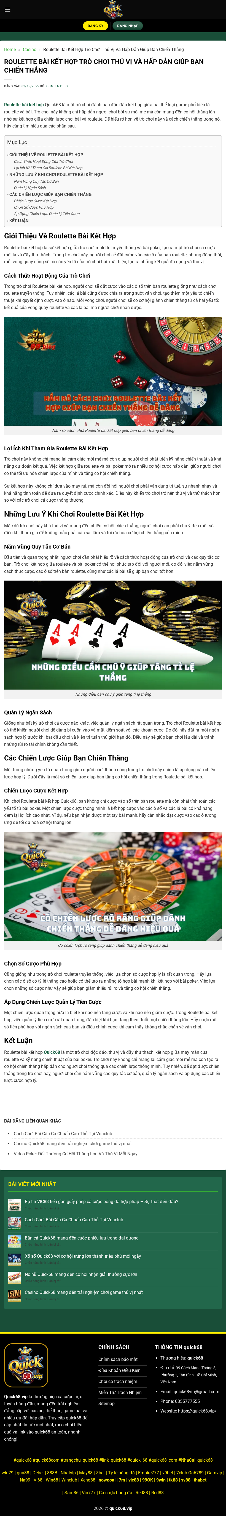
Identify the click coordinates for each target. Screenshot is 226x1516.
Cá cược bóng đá (115, 1492)
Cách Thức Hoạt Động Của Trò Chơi (43, 161)
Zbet (100, 1472)
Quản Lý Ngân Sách (30, 187)
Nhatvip (68, 1472)
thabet (200, 1480)
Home (10, 49)
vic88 (133, 1480)
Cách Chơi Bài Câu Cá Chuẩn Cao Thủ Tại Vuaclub (74, 1219)
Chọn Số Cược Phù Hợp (33, 207)
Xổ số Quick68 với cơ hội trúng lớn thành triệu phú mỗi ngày (83, 1256)
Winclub (69, 1480)
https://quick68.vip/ (197, 1411)
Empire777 (148, 1472)
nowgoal (107, 1480)
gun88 (23, 1472)
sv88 (185, 1480)
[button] (7, 9)
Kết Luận (19, 220)
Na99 (25, 1480)
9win (161, 1480)
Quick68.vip (16, 1396)
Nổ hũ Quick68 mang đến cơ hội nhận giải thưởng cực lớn (81, 1274)
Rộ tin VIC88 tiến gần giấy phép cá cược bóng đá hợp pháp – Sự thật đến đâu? (101, 1201)
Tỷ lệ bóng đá (121, 1472)
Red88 (142, 1492)
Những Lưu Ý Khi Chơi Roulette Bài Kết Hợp (56, 174)
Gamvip (215, 1472)
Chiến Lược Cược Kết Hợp (35, 201)
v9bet (167, 1472)
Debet (38, 1472)
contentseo (57, 86)
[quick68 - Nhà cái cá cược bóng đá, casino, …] (113, 9)
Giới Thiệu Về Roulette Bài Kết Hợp (46, 154)
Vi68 (39, 1480)
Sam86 (71, 1492)
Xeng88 (88, 1480)
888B (52, 1472)
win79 (8, 1472)
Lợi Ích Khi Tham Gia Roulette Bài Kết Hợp (48, 168)
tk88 (173, 1480)
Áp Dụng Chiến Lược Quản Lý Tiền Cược (46, 213)
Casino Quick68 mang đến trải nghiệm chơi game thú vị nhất (84, 1292)
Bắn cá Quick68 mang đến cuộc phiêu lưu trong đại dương (82, 1238)
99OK (147, 1480)
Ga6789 (196, 1472)
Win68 (52, 1480)
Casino (29, 49)
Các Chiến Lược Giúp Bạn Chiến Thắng (50, 194)
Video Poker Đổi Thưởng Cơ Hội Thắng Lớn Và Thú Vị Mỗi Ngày (76, 1153)
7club (181, 1472)
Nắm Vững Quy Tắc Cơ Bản (36, 181)
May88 (86, 1472)
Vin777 (89, 1492)
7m (122, 1480)
